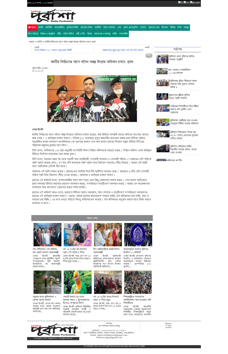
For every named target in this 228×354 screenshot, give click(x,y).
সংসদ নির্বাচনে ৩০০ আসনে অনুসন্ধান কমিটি (53, 50)
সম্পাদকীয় (123, 33)
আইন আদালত (109, 27)
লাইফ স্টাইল (68, 33)
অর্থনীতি (97, 27)
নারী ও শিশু (80, 33)
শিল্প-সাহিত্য (33, 33)
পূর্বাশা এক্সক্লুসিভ (130, 27)
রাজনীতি (48, 27)
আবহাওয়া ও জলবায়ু (102, 33)
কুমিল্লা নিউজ (72, 27)
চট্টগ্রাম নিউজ (86, 27)
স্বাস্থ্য (186, 27)
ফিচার (89, 33)
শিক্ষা (179, 27)
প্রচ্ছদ (33, 27)
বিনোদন (165, 27)
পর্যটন (114, 33)
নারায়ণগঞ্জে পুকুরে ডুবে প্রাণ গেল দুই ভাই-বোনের (122, 50)
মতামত (143, 27)
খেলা (119, 27)
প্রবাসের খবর (153, 27)
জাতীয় (40, 27)
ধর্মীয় (59, 33)
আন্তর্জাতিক (59, 27)
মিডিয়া (172, 27)
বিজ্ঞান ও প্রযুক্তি (47, 33)
